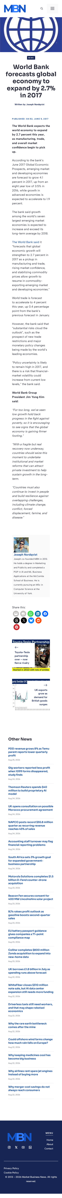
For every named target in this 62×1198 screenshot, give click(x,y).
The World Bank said (25, 242)
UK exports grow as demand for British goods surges (39, 697)
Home (50, 1140)
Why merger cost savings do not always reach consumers (29, 1088)
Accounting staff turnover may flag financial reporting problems (30, 843)
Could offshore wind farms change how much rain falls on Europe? (30, 1041)
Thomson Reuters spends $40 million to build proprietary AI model (27, 790)
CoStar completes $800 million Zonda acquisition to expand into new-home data (29, 953)
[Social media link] (9, 1147)
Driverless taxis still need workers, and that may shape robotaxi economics (30, 1008)
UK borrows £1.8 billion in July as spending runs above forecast (29, 971)
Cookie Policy (11, 1172)
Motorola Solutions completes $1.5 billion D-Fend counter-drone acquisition (30, 880)
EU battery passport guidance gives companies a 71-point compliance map (27, 934)
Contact (49, 1148)
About (50, 1144)
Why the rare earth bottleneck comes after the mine (27, 1025)
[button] (42, 8)
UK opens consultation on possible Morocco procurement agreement (30, 808)
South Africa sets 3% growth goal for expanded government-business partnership (29, 861)
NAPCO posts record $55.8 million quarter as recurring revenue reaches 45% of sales (30, 825)
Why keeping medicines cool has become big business (29, 1056)
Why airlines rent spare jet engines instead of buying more (30, 1072)
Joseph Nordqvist (35, 104)
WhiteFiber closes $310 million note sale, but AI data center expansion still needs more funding (30, 988)
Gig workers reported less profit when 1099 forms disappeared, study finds (29, 771)
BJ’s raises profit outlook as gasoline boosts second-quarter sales (29, 915)
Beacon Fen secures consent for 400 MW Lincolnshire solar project (30, 897)
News (31, 58)
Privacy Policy (11, 1168)
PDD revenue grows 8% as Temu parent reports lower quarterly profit (28, 752)
